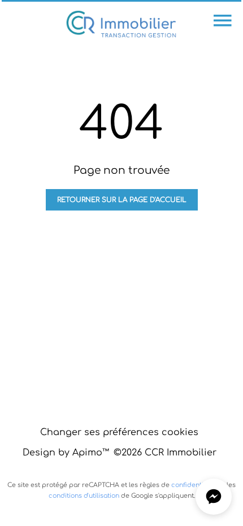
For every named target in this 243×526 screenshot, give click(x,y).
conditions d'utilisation (84, 495)
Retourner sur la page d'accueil (121, 200)
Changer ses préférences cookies (119, 432)
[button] (214, 497)
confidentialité (194, 485)
